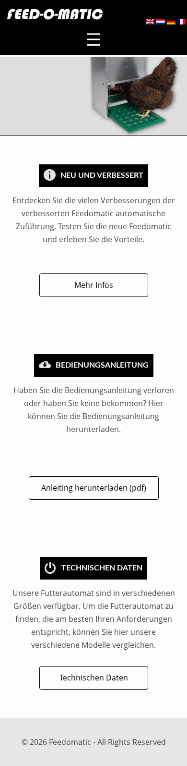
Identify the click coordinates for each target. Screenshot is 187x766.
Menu (94, 39)
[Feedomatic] (54, 14)
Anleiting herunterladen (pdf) (93, 487)
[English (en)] (150, 21)
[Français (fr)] (181, 21)
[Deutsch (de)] (171, 21)
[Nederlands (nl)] (160, 21)
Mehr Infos (93, 285)
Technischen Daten (93, 677)
